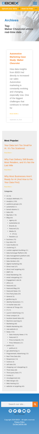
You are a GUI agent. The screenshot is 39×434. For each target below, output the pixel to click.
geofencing (10, 299)
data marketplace (12, 258)
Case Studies (11, 245)
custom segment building (15, 250)
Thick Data (10, 370)
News (8, 332)
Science (9, 362)
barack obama (11, 209)
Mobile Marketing (12, 326)
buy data (9, 242)
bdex (8, 212)
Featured (12, 228)
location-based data (13, 318)
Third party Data (12, 373)
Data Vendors (11, 261)
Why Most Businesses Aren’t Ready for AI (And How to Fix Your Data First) (18, 179)
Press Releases (14, 343)
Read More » (14, 114)
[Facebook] (28, 411)
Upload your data (9, 9)
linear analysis (11, 315)
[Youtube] (24, 411)
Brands (11, 226)
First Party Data (12, 294)
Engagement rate (12, 280)
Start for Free (27, 9)
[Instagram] (19, 411)
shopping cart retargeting (15, 367)
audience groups (12, 204)
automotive (10, 207)
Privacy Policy (19, 422)
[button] (35, 3)
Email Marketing (12, 275)
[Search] (35, 404)
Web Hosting (11, 383)
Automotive (13, 223)
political (12, 348)
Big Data (9, 215)
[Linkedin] (10, 411)
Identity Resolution (13, 302)
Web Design (10, 381)
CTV (13, 234)
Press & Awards (14, 340)
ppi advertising (11, 351)
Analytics (9, 201)
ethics (8, 283)
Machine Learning (13, 321)
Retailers (12, 237)
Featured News (11, 291)
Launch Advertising (13, 313)
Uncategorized (11, 378)
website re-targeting (13, 386)
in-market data (11, 305)
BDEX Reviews (20, 414)
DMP (8, 272)
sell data (9, 364)
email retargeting (12, 277)
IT (7, 310)
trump (8, 375)
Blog (8, 218)
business (9, 239)
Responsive (10, 359)
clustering (10, 247)
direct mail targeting (13, 269)
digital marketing (12, 264)
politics (9, 345)
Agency (11, 220)
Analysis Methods (12, 199)
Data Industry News (16, 334)
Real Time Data (11, 356)
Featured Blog (11, 288)
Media (11, 231)
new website (11, 329)
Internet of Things (13, 307)
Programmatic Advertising (15, 353)
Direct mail (10, 266)
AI (7, 196)
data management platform (16, 256)
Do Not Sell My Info (20, 424)
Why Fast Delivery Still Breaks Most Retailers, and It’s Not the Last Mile (19, 162)
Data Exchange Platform (15, 253)
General (9, 296)
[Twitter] (15, 411)
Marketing (10, 324)
